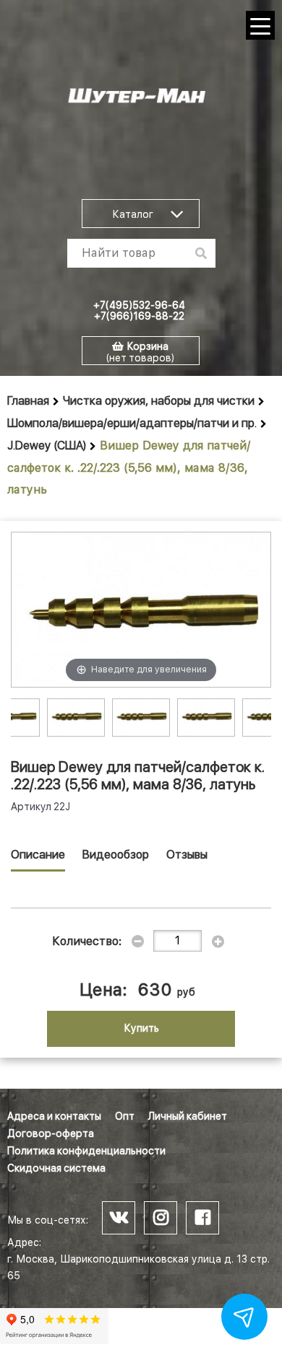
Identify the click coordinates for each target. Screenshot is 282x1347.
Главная (28, 401)
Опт (124, 1116)
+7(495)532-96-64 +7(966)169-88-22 (139, 310)
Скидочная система (56, 1168)
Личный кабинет (187, 1116)
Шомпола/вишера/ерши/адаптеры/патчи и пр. (132, 423)
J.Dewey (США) (46, 445)
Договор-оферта (50, 1133)
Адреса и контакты (54, 1116)
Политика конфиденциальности (86, 1151)
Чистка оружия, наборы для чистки (159, 401)
